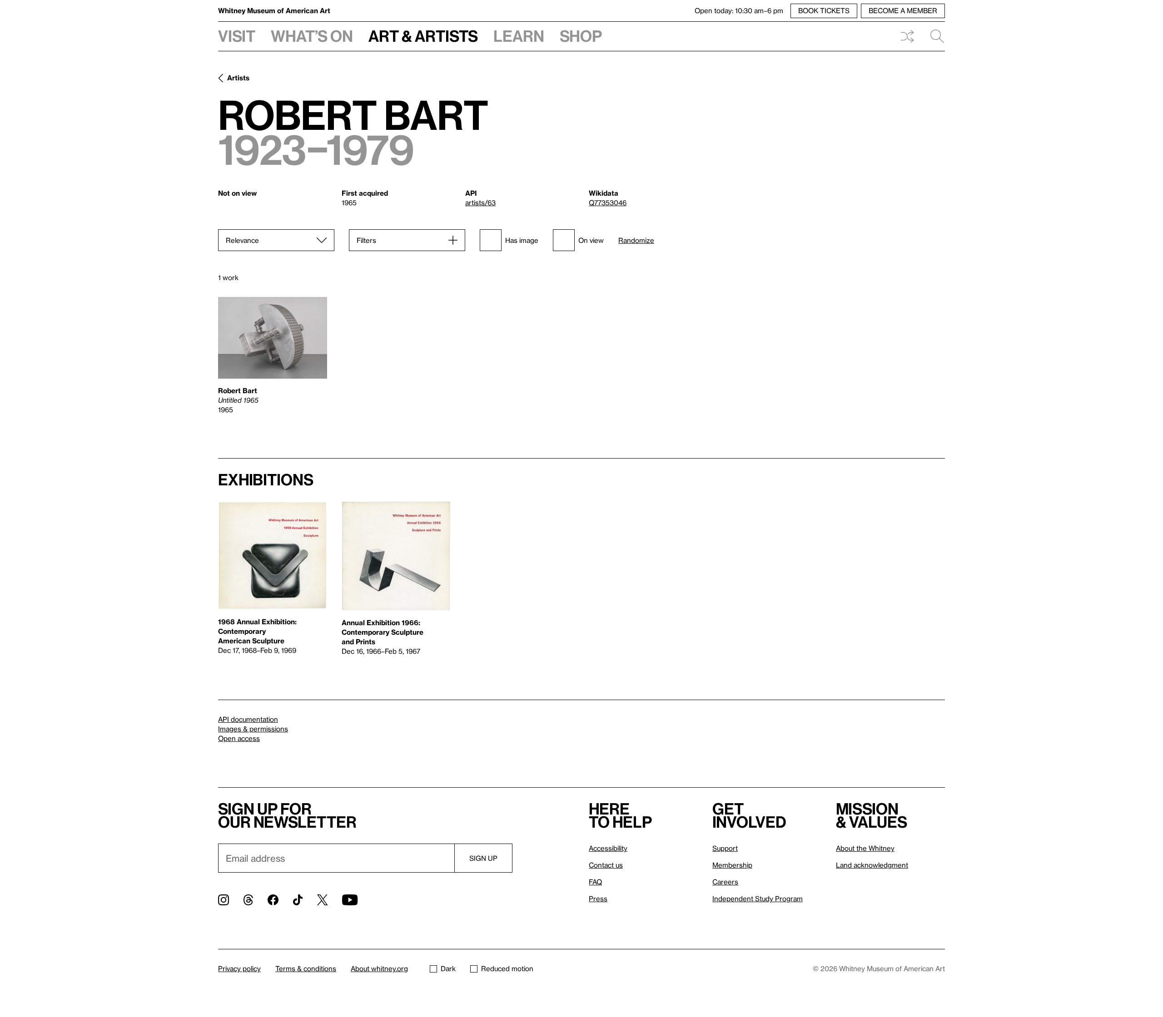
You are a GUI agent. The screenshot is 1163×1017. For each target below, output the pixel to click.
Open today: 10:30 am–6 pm (739, 10)
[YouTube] (350, 900)
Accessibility (608, 848)
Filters (366, 240)
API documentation (248, 719)
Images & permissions (253, 729)
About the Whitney (865, 848)
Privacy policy (239, 968)
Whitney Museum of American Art (274, 10)
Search (933, 36)
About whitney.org (379, 968)
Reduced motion (507, 968)
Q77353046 (607, 202)
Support (725, 848)
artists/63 (480, 202)
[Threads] (248, 900)
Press (598, 898)
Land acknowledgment (872, 865)
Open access (239, 738)
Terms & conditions (305, 968)
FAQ (595, 882)
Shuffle (907, 36)
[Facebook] (273, 900)
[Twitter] (322, 900)
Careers (725, 882)
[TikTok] (298, 900)
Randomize (636, 240)
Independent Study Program (757, 898)
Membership (732, 865)
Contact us (606, 865)
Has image (521, 240)
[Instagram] (223, 900)
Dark (448, 968)
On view (591, 240)
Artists (238, 78)
